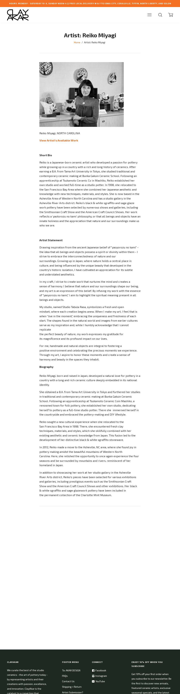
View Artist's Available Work (58, 140)
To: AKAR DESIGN (71, 670)
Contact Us (68, 681)
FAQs (65, 675)
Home (77, 42)
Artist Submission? (72, 692)
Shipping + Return (72, 686)
